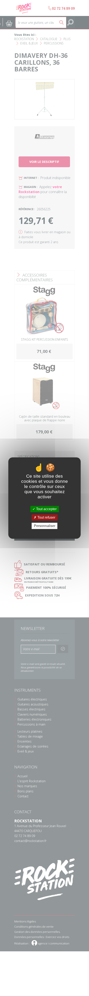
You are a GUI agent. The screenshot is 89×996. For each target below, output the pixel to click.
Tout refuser (46, 517)
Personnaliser (44, 526)
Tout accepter (46, 509)
